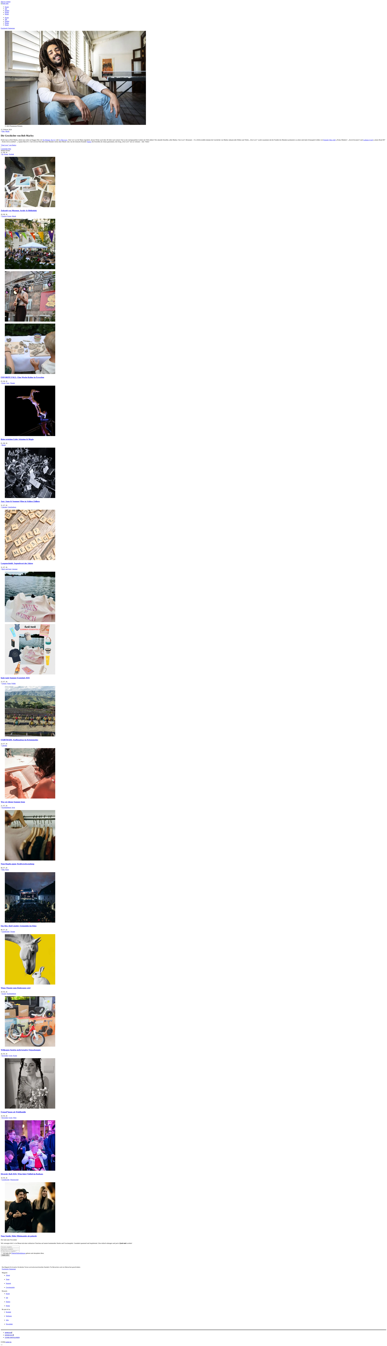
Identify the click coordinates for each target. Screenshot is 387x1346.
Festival (4, 216)
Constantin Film (6, 149)
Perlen (7, 12)
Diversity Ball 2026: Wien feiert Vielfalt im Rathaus (22, 1174)
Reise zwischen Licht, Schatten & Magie (17, 439)
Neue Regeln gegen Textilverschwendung (17, 864)
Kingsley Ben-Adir (329, 140)
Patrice (89, 142)
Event (3, 383)
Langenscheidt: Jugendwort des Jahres (17, 563)
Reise (7, 869)
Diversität (5, 1055)
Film (3, 131)
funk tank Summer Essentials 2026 (15, 678)
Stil (6, 9)
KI (2, 154)
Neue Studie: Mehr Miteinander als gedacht (19, 1236)
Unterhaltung (12, 507)
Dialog (7, 10)
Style (13, 807)
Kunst (7, 7)
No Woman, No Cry (49, 140)
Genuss (4, 683)
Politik (13, 683)
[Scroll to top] (1, 1344)
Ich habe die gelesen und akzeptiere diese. (23, 1253)
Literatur (4, 507)
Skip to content (5, 2)
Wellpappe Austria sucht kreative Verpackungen (21, 1050)
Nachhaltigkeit (6, 807)
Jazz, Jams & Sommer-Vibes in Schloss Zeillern (20, 501)
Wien (14, 1118)
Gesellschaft (5, 931)
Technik (11, 154)
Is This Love (63, 140)
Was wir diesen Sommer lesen (13, 802)
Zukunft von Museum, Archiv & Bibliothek (19, 211)
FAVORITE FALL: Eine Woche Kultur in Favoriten (22, 377)
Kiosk (7, 14)
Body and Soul (6, 569)
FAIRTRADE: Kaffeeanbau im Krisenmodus (19, 740)
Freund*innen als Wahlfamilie (13, 1112)
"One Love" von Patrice (8, 145)
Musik (7, 131)
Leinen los (8, 1342)
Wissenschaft (14, 1180)
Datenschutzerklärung (18, 1253)
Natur (9, 683)
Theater (12, 383)
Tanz (7, 383)
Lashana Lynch (368, 140)
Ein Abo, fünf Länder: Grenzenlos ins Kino (18, 926)
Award (4, 994)
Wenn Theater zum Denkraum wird (15, 988)
